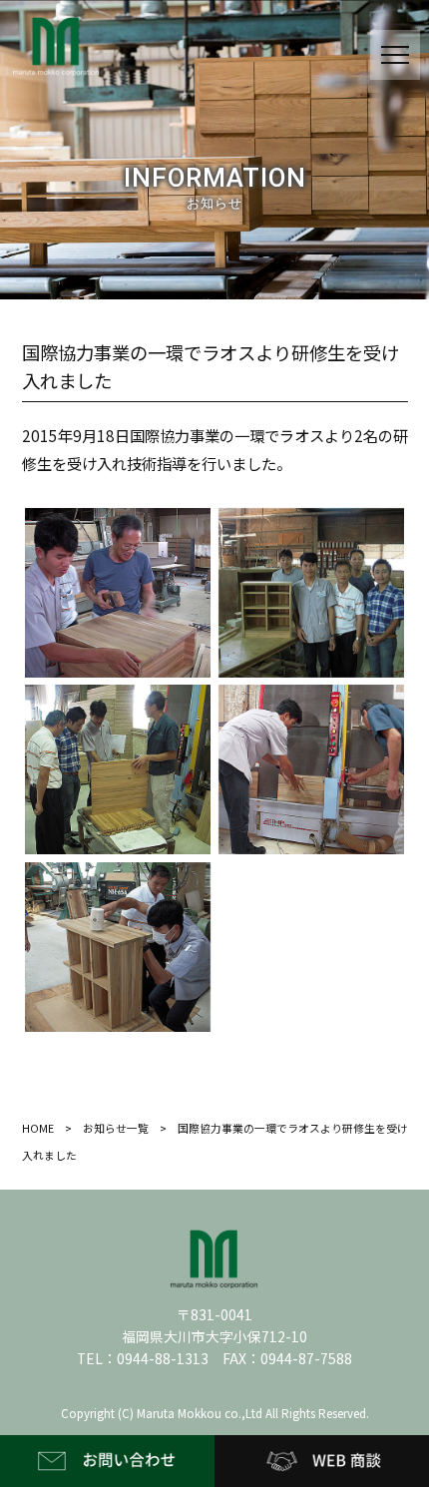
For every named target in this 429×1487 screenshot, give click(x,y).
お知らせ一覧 (116, 1128)
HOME (38, 1128)
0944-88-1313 (163, 1358)
